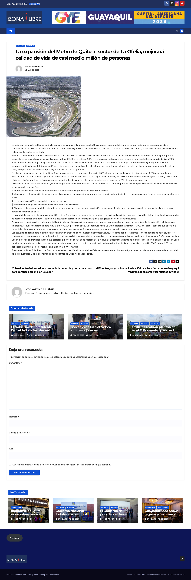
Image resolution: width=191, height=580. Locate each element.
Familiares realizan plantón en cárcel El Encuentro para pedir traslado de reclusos (153, 330)
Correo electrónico (19, 432)
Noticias (25, 323)
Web (11, 448)
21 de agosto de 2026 (24, 519)
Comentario (15, 363)
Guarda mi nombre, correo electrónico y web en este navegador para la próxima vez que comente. (61, 464)
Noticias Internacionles (156, 574)
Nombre (14, 416)
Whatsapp (14, 538)
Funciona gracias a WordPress (19, 574)
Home (129, 574)
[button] (177, 31)
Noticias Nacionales (176, 574)
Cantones (20, 46)
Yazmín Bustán (36, 66)
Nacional (30, 46)
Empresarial (17, 507)
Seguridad (155, 323)
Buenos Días (139, 574)
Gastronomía (163, 507)
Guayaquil (134, 323)
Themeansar (53, 574)
